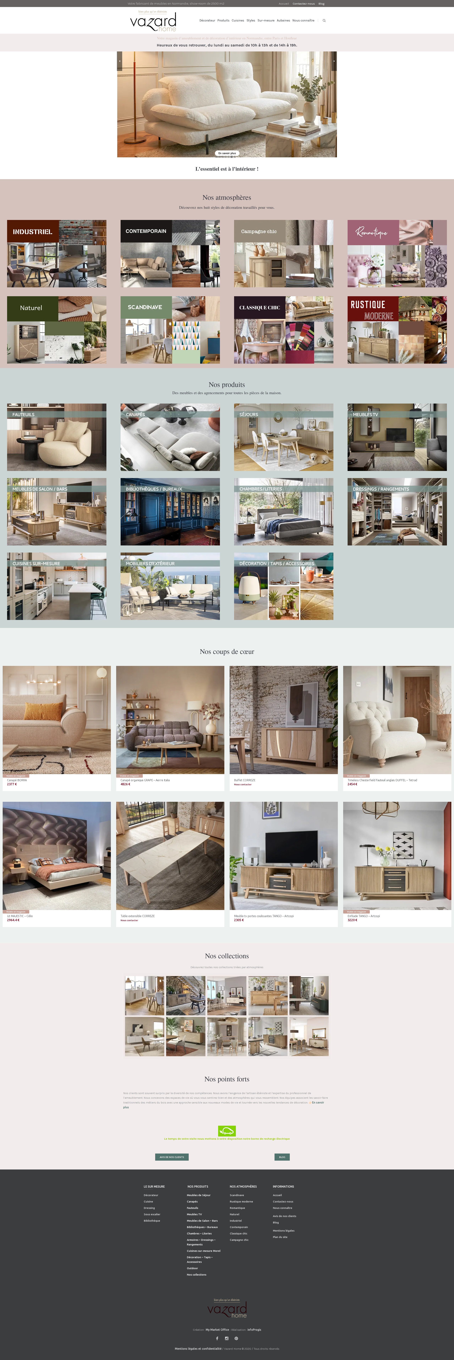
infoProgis (254, 1329)
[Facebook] (217, 1338)
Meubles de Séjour (199, 1195)
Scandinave (237, 1195)
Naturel (234, 1214)
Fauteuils (192, 1207)
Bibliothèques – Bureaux (202, 1227)
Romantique (237, 1207)
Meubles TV (194, 1214)
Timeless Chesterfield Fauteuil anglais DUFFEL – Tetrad (382, 780)
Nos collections (196, 1274)
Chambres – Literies (199, 1233)
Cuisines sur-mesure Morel (203, 1250)
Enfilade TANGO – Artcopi (364, 916)
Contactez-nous (283, 1201)
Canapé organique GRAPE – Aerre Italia (145, 780)
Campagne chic (239, 1239)
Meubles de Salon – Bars (202, 1220)
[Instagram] (226, 1338)
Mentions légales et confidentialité (198, 1348)
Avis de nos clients (284, 1216)
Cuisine (148, 1201)
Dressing (149, 1207)
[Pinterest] (236, 1338)
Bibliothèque (152, 1220)
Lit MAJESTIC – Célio (20, 916)
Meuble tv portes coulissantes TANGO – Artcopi (264, 916)
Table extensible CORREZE (138, 916)
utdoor (193, 1268)
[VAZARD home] (227, 1308)
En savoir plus (227, 153)
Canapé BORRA (17, 780)
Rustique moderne (241, 1201)
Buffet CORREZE (244, 780)
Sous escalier (152, 1214)
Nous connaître (282, 1207)
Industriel (236, 1220)
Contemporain (239, 1227)
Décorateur (151, 1195)
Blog (276, 1222)
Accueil (277, 1195)
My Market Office (217, 1329)
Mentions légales (283, 1230)
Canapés (192, 1201)
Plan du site (280, 1236)
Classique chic (238, 1233)
